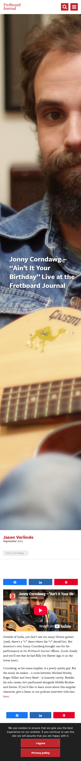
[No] (58, 742)
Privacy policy (40, 753)
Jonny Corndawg (15, 553)
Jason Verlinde (18, 537)
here (6, 696)
